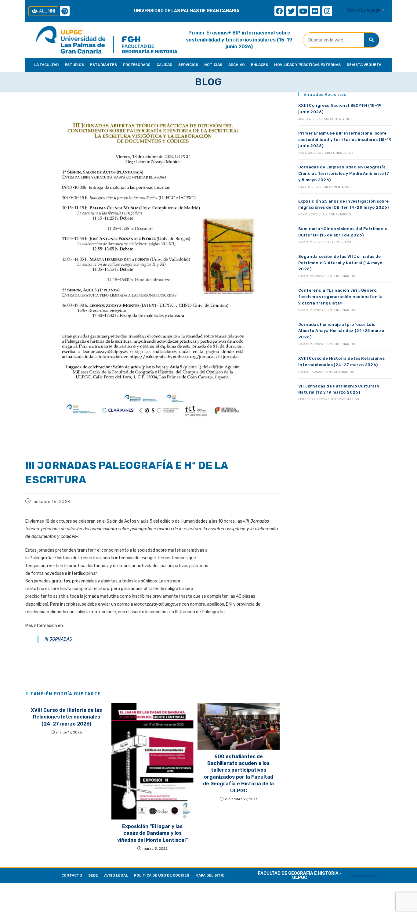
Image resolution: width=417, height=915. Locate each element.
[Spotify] (65, 11)
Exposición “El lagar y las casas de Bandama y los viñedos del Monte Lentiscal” (152, 833)
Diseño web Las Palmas (364, 875)
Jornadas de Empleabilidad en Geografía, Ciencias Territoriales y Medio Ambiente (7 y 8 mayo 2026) (343, 173)
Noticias (213, 65)
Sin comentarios (338, 119)
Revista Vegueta (364, 65)
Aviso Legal (116, 875)
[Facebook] (279, 11)
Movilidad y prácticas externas (307, 65)
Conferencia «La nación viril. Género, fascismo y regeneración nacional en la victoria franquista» (340, 296)
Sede (93, 875)
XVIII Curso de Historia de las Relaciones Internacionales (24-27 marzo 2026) (66, 717)
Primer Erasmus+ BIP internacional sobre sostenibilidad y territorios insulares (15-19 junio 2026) (239, 39)
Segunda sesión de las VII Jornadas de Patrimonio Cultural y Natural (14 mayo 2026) (340, 263)
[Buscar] (371, 40)
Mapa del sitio (210, 875)
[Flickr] (315, 11)
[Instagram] (327, 11)
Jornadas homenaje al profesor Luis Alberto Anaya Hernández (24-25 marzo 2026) (341, 331)
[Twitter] (291, 11)
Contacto (71, 875)
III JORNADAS (58, 639)
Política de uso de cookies (161, 875)
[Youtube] (303, 11)
